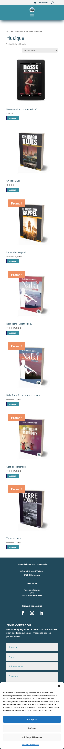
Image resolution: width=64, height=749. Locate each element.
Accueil (9, 31)
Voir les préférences (32, 737)
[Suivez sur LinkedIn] (41, 613)
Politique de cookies (30, 744)
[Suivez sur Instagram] (32, 613)
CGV (32, 592)
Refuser (32, 728)
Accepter (32, 719)
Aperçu (13, 118)
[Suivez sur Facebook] (23, 613)
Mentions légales (32, 589)
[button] (59, 686)
